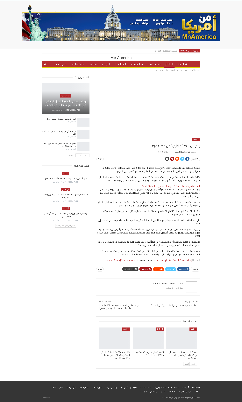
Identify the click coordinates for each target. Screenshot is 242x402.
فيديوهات (172, 391)
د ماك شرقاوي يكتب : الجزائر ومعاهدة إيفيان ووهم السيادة (66, 195)
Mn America (121, 57)
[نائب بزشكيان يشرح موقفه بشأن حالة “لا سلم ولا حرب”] (148, 338)
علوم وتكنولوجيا (185, 391)
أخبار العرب (93, 64)
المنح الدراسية (57, 387)
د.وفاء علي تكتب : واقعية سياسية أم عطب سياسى (65, 178)
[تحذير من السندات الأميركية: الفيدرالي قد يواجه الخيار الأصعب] (83, 146)
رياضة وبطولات (77, 64)
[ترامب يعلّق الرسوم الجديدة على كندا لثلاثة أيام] (83, 134)
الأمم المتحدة (120, 64)
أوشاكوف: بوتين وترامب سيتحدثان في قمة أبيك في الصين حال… (65, 214)
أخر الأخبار (169, 64)
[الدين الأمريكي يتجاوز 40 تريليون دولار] (83, 122)
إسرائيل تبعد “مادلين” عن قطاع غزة (176, 260)
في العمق (65, 189)
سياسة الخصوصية (170, 50)
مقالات (65, 173)
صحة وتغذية (84, 387)
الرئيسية (181, 64)
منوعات (144, 391)
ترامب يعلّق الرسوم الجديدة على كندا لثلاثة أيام (59, 133)
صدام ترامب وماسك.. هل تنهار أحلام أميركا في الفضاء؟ (174, 305)
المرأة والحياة (71, 387)
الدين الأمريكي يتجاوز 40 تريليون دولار (61, 119)
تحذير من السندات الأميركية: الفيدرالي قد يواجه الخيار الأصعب (60, 145)
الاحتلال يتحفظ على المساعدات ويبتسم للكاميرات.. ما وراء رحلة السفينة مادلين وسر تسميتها (121, 306)
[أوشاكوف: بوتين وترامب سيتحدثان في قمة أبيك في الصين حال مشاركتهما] (181, 338)
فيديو (163, 391)
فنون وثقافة (60, 64)
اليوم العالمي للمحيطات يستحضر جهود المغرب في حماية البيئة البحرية (171, 186)
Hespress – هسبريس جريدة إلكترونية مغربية (134, 260)
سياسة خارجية (154, 64)
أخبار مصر (106, 64)
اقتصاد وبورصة (137, 64)
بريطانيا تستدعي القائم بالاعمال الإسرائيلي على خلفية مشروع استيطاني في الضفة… (66, 103)
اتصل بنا (158, 50)
